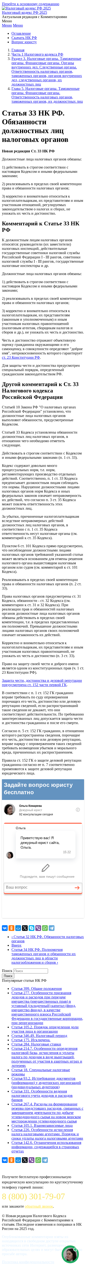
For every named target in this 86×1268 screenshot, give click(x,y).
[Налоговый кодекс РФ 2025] (26, 8)
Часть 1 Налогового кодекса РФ (37, 54)
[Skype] (31, 928)
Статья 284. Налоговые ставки (36, 1044)
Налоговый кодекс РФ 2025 (24, 12)
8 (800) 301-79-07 (33, 1196)
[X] (25, 928)
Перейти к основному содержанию (30, 4)
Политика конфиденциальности (28, 1262)
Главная (17, 50)
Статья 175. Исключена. (30, 1040)
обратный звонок (39, 1206)
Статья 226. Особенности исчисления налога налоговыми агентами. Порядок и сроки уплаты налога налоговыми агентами (47, 1134)
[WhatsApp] (45, 928)
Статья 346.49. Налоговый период (39, 1036)
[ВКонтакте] (5, 928)
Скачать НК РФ (24, 38)
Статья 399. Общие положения (36, 989)
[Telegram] (51, 928)
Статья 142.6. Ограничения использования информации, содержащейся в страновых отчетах (46, 1147)
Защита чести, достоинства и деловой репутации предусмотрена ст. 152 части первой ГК (42, 682)
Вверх (16, 945)
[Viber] (38, 928)
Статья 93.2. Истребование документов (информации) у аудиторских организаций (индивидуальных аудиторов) (46, 1082)
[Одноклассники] (11, 928)
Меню (7, 25)
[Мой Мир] (18, 928)
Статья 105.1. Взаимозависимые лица (42, 1125)
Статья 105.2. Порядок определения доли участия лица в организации (45, 1029)
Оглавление (21, 33)
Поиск (7, 971)
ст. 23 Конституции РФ (21, 357)
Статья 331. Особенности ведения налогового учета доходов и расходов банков (42, 1095)
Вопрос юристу (24, 42)
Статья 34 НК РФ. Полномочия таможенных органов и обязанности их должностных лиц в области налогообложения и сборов (43, 956)
